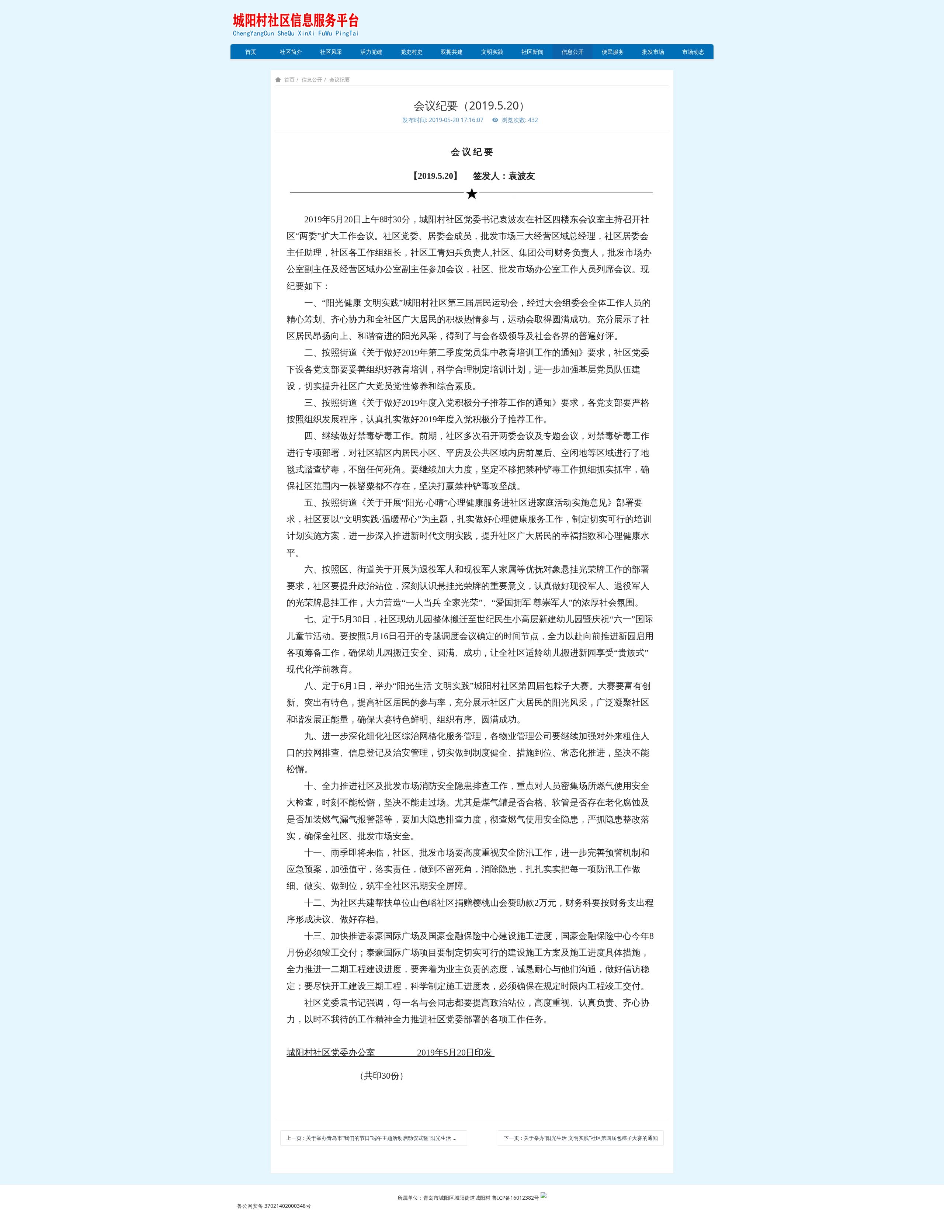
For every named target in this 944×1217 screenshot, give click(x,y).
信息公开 (573, 51)
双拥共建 (452, 51)
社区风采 (331, 51)
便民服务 (613, 51)
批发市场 (653, 51)
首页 (250, 51)
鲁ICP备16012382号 (515, 1197)
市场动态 (693, 51)
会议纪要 (339, 79)
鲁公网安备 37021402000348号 (274, 1205)
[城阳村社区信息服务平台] (304, 21)
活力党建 (371, 51)
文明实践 (492, 51)
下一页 (581, 1137)
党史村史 (411, 51)
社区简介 (291, 51)
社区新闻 (532, 51)
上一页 (376, 1137)
